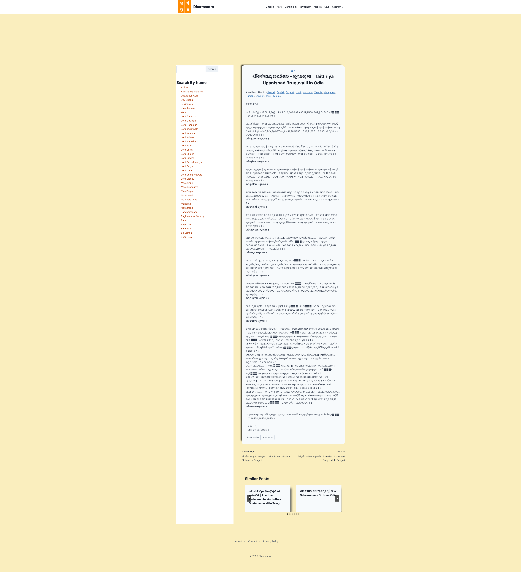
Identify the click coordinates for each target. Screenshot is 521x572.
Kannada (308, 92)
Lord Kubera (187, 137)
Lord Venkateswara (191, 174)
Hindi (298, 92)
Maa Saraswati (189, 199)
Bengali (271, 92)
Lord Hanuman (189, 125)
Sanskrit (259, 96)
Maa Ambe (187, 183)
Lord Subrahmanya (191, 162)
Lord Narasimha (189, 141)
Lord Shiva (187, 149)
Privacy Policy (270, 541)
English (281, 92)
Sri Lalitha (186, 232)
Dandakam (291, 6)
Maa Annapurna (189, 187)
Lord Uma (186, 170)
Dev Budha (187, 100)
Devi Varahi (187, 104)
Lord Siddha (187, 158)
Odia (293, 71)
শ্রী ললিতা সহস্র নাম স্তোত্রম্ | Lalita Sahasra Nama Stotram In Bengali (266, 456)
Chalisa (270, 6)
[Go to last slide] (249, 498)
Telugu (276, 96)
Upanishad (268, 437)
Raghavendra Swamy (192, 216)
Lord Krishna (253, 437)
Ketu (183, 112)
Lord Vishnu (187, 178)
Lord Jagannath (189, 129)
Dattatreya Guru (189, 95)
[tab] (287, 514)
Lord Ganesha (188, 116)
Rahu (184, 220)
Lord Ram (186, 145)
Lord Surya (187, 166)
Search (212, 69)
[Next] (337, 498)
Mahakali (186, 203)
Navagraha (187, 207)
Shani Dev (186, 224)
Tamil (268, 96)
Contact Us (254, 541)
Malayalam (329, 92)
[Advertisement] (260, 34)
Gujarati (290, 92)
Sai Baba (186, 228)
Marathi (318, 92)
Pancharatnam (189, 212)
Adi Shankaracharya (192, 91)
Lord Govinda (188, 120)
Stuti (326, 6)
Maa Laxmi (187, 195)
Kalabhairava (188, 108)
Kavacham (305, 6)
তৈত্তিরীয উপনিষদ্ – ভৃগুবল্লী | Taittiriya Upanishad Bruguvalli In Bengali (321, 456)
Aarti (279, 6)
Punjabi (250, 96)
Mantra (318, 6)
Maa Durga (187, 191)
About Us (240, 541)
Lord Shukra (187, 154)
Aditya (184, 87)
